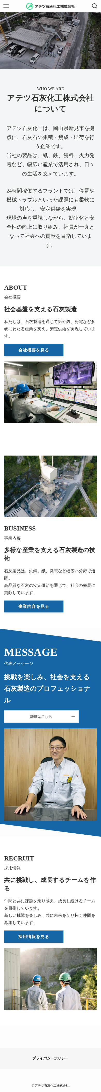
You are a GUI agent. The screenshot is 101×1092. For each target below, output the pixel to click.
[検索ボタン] (95, 6)
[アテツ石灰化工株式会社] (50, 6)
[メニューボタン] (6, 6)
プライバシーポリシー (50, 1058)
